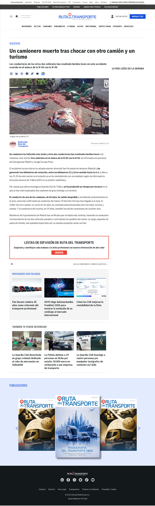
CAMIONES (47, 26)
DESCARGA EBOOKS (111, 7)
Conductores (77, 2)
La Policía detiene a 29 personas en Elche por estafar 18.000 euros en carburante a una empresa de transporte (58, 361)
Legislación (28, 2)
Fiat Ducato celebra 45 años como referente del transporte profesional (25, 305)
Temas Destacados (17, 2)
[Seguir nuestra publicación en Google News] (43, 74)
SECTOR (37, 26)
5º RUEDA (71, 26)
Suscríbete (137, 16)
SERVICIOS (128, 26)
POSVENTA (117, 26)
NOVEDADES (27, 26)
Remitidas (104, 2)
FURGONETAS (59, 26)
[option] (77, 426)
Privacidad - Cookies (109, 489)
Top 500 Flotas (46, 2)
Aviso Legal (62, 489)
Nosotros (51, 489)
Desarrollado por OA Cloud (77, 498)
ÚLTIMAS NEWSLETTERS (61, 7)
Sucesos (84, 2)
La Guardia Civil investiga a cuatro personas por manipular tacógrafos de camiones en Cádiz (91, 359)
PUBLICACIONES (43, 7)
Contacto (42, 489)
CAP (69, 2)
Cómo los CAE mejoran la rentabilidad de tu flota (90, 303)
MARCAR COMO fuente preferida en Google (128, 2)
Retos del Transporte (59, 2)
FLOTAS (80, 26)
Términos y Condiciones (90, 489)
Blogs (91, 2)
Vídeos (97, 2)
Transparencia (74, 489)
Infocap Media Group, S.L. (80, 495)
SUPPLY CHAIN (105, 26)
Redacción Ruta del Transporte (23, 144)
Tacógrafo (37, 2)
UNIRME (59, 252)
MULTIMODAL (91, 26)
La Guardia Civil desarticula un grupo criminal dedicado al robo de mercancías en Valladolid (26, 359)
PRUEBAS (76, 7)
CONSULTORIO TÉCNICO (92, 7)
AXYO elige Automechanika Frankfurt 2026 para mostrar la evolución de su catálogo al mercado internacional (58, 308)
